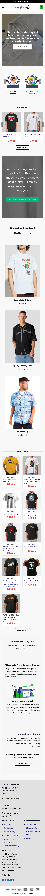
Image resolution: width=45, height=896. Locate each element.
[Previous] (5, 86)
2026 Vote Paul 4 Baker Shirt (33, 135)
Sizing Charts (9, 839)
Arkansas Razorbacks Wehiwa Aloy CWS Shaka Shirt (10, 548)
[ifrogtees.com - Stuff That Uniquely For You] (22, 7)
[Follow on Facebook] (3, 880)
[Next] (40, 86)
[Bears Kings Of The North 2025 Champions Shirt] (11, 603)
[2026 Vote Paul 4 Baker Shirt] (33, 122)
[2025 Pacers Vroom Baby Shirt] (11, 465)
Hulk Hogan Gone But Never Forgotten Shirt (31, 515)
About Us (7, 824)
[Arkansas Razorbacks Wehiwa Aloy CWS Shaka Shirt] (11, 532)
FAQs (28, 838)
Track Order (31, 824)
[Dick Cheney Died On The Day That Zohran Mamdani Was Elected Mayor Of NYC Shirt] (11, 567)
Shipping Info (31, 828)
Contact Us (8, 828)
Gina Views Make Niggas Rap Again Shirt (11, 135)
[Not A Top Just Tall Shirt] (11, 500)
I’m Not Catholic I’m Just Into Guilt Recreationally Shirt (32, 481)
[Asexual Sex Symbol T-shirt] (32, 532)
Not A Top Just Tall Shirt (10, 514)
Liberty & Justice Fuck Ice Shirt (31, 582)
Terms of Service (11, 835)
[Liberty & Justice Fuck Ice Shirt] (32, 567)
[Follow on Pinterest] (12, 880)
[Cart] (41, 7)
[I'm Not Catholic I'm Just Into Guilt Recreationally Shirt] (32, 465)
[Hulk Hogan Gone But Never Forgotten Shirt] (32, 500)
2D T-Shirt (22, 303)
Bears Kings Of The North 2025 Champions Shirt (11, 619)
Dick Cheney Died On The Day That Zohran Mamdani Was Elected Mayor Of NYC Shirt (10, 584)
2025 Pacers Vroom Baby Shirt (9, 481)
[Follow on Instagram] (6, 880)
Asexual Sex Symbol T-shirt (31, 547)
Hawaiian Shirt (22, 435)
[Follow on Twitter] (9, 880)
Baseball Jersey (22, 369)
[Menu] (3, 6)
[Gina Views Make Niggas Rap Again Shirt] (11, 122)
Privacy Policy (9, 832)
